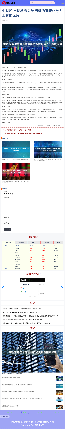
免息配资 (40, 412)
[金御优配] (9, 2)
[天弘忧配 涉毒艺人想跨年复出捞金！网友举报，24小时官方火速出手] (16, 171)
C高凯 (17, 250)
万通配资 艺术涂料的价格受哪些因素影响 (12, 373)
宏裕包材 (17, 255)
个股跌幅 (21, 242)
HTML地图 (48, 421)
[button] (3, 287)
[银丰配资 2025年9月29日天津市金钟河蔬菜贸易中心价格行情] (59, 392)
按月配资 (25, 412)
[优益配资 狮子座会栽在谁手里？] (59, 407)
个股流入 (34, 242)
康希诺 (17, 248)
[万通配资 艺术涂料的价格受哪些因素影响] (32, 352)
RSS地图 (37, 421)
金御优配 (9, 412)
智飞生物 (17, 259)
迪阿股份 (17, 257)
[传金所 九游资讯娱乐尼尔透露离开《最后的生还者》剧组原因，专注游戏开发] (48, 149)
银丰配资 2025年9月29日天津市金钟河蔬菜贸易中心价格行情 (18, 391)
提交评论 (7, 229)
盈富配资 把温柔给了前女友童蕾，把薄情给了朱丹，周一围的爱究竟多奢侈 (22, 399)
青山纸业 (17, 264)
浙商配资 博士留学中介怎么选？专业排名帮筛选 (19, 130)
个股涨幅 (8, 243)
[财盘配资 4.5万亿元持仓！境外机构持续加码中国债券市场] (16, 149)
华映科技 (17, 266)
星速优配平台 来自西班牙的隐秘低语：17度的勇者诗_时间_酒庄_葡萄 (22, 319)
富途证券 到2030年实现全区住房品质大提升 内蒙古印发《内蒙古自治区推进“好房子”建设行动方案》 (31, 316)
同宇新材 (17, 253)
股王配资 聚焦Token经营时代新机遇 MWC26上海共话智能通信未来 (22, 312)
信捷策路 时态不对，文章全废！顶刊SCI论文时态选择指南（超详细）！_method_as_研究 (28, 323)
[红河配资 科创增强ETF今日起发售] (59, 378)
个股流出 (47, 242)
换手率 (58, 242)
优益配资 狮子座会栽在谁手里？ (10, 406)
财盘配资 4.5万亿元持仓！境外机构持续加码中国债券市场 (17, 385)
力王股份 (17, 262)
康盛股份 (17, 268)
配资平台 (56, 412)
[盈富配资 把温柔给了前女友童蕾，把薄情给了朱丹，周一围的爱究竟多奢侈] (59, 399)
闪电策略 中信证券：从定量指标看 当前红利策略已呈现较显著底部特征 (24, 133)
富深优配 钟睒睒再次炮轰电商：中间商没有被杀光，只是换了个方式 (22, 309)
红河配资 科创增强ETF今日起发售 (11, 377)
